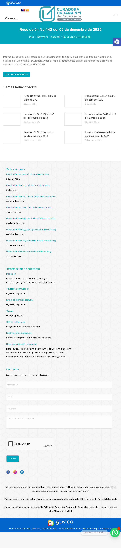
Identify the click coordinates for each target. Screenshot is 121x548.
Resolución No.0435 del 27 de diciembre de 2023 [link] (39, 134)
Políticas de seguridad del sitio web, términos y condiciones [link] (34, 487)
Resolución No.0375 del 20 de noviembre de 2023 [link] (31, 240)
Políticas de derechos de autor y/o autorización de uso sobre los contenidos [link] (42, 499)
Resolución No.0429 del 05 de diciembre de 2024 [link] (39, 116)
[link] (117, 42)
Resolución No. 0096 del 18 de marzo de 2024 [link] (100, 116)
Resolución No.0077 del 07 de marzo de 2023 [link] (28, 251)
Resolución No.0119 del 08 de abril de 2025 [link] (100, 98)
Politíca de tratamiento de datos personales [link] (87, 487)
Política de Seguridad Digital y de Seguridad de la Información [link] (75, 507)
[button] (115, 532)
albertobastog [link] (106, 528)
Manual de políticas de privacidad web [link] (23, 507)
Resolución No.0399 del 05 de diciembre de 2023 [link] (100, 134)
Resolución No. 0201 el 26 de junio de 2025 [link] (40, 98)
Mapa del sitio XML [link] (63, 511)
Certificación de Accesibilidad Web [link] (99, 499)
